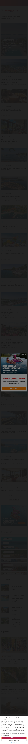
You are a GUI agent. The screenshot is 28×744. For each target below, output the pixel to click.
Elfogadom (14, 737)
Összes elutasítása (14, 740)
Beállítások (14, 742)
